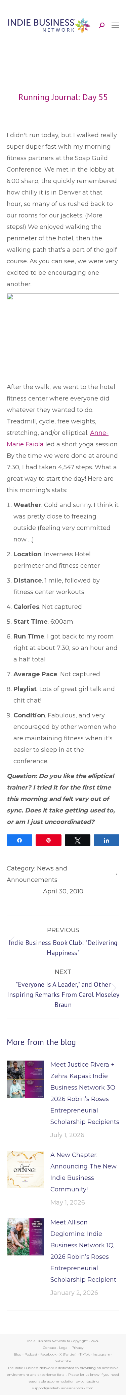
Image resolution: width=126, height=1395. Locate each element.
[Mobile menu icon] (115, 25)
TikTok (85, 1354)
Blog (18, 1354)
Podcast (31, 1354)
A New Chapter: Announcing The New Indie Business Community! (83, 1172)
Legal (64, 1347)
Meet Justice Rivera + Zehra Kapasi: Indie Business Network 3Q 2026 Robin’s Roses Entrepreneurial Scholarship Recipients (84, 1093)
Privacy (77, 1347)
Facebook (48, 1354)
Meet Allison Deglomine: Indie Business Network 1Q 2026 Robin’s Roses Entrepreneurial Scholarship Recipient (83, 1251)
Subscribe (63, 1361)
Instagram (101, 1354)
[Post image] (25, 1079)
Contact (49, 1347)
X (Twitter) (68, 1354)
